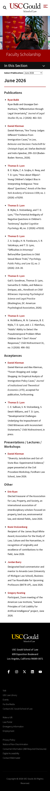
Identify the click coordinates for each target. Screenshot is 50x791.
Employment (8, 731)
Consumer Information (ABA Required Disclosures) (24, 748)
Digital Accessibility (11, 753)
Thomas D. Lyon (16, 165)
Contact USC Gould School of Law (17, 708)
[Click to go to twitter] (24, 672)
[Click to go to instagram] (16, 672)
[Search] (4, 7)
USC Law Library (10, 695)
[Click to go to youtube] (40, 672)
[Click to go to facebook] (9, 672)
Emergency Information (13, 726)
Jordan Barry (14, 562)
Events (5, 699)
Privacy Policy (9, 739)
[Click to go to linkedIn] (32, 672)
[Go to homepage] (25, 638)
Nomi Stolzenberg (17, 526)
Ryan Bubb (13, 99)
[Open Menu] (45, 7)
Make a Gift (7, 717)
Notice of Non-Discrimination (15, 744)
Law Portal (7, 722)
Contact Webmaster (11, 757)
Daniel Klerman (16, 126)
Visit (4, 690)
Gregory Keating (16, 592)
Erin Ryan (13, 491)
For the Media (9, 704)
